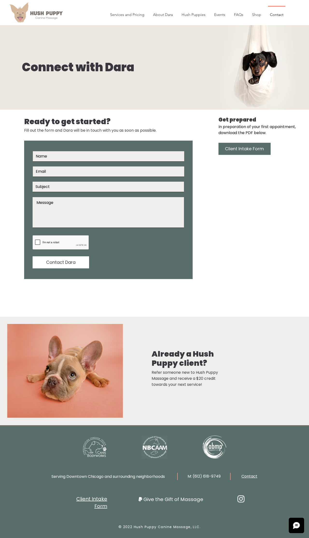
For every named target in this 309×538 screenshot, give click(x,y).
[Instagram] (241, 498)
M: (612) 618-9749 (204, 476)
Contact (249, 476)
